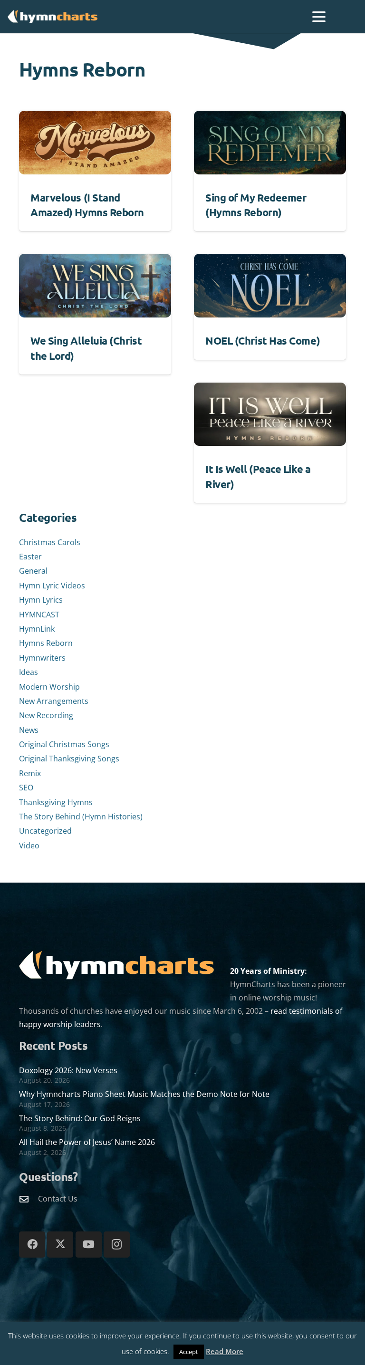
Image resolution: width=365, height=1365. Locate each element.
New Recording (46, 715)
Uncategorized (45, 831)
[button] (319, 16)
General (33, 571)
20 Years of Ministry (267, 971)
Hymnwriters (42, 658)
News (28, 730)
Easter (30, 556)
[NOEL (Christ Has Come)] (270, 285)
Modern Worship (49, 687)
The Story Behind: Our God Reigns (80, 1118)
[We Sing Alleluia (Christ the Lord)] (95, 285)
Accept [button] (188, 1351)
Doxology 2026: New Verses (68, 1070)
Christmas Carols (49, 542)
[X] (60, 1244)
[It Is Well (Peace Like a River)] (270, 414)
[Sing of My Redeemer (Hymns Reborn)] (270, 142)
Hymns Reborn (46, 643)
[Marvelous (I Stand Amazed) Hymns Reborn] (95, 142)
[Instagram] (117, 1244)
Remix (30, 773)
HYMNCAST (39, 614)
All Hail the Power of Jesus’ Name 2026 (87, 1142)
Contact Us (57, 1198)
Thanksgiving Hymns (56, 802)
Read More (224, 1351)
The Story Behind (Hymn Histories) (81, 816)
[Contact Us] (28, 1198)
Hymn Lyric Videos (52, 585)
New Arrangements (53, 701)
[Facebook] (32, 1244)
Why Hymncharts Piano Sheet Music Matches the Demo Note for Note (144, 1094)
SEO (26, 787)
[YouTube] (89, 1244)
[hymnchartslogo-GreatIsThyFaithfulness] (53, 16)
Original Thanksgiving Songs (69, 758)
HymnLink (37, 629)
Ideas (28, 672)
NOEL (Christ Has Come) (262, 340)
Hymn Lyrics (41, 600)
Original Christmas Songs (64, 744)
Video (29, 845)
